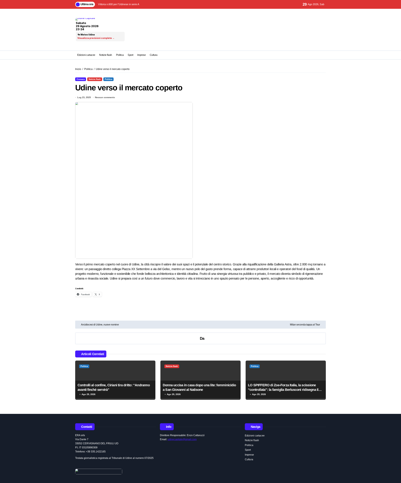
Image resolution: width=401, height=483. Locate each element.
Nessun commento (105, 97)
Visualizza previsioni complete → (96, 38)
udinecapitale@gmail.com (182, 439)
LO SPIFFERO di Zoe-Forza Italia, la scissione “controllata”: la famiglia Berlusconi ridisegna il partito (283, 389)
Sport (130, 55)
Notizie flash (105, 55)
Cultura (153, 55)
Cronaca (81, 79)
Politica (120, 55)
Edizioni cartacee (86, 55)
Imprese (141, 55)
